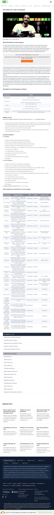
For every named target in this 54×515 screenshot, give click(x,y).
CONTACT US (25, 483)
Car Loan (30, 5)
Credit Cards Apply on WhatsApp (28, 466)
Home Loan (17, 5)
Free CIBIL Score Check (16, 466)
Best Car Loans (43, 474)
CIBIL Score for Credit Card (9, 470)
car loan (34, 119)
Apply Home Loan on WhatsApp (42, 466)
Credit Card (10, 5)
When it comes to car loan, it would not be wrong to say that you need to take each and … (10, 433)
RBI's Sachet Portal (22, 496)
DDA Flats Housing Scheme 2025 (39, 468)
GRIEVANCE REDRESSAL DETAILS (29, 485)
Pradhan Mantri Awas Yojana (24, 472)
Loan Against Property (46, 5)
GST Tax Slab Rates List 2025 (42, 470)
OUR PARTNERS (40, 483)
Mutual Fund (24, 5)
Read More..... (18, 508)
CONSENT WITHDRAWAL (16, 485)
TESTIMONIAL (32, 483)
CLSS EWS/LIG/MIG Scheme (12, 472)
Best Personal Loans (27, 474)
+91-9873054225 (37, 492)
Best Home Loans (35, 474)
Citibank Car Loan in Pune (26, 427)
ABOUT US (5, 483)
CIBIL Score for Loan (19, 470)
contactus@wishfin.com (39, 494)
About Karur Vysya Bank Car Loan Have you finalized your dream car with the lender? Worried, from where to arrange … (43, 434)
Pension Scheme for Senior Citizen (38, 472)
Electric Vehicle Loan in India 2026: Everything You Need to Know (9, 411)
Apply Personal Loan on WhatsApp (10, 468)
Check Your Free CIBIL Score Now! (45, 512)
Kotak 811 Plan (19, 474)
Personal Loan (4, 5)
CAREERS (19, 483)
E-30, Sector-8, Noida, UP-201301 (41, 491)
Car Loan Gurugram (24, 186)
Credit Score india (7, 466)
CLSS (5, 472)
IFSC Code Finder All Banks (29, 470)
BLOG (10, 483)
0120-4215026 (21, 493)
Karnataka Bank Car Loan (26, 443)
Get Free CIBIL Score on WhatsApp (25, 468)
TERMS (14, 483)
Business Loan (37, 5)
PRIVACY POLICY (6, 485)
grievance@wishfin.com (23, 494)
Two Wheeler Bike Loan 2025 (9, 474)
